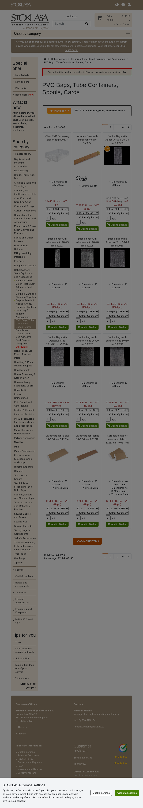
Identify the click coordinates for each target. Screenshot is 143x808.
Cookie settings (101, 792)
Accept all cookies (127, 792)
